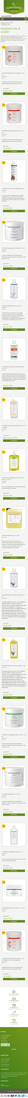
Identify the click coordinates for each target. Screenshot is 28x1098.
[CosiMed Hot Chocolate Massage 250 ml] (14, 173)
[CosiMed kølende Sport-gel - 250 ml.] (14, 290)
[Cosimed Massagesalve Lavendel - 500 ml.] (14, 232)
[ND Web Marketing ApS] (14, 7)
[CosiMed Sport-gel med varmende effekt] (14, 351)
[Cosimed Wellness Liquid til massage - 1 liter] (14, 650)
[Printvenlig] (26, 22)
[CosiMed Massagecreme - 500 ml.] (14, 778)
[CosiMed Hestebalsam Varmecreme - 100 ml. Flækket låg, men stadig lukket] (14, 943)
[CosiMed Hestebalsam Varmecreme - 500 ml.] (14, 57)
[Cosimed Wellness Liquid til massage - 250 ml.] (14, 579)
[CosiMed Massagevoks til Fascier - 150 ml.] (14, 892)
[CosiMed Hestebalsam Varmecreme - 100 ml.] (14, 115)
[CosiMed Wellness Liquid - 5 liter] (14, 520)
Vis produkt (14, 93)
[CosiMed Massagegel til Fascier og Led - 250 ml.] (14, 719)
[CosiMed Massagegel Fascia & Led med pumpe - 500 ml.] (14, 462)
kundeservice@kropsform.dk (11, 1076)
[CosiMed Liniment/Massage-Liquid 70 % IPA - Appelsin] (14, 410)
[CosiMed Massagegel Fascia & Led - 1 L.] (14, 836)
